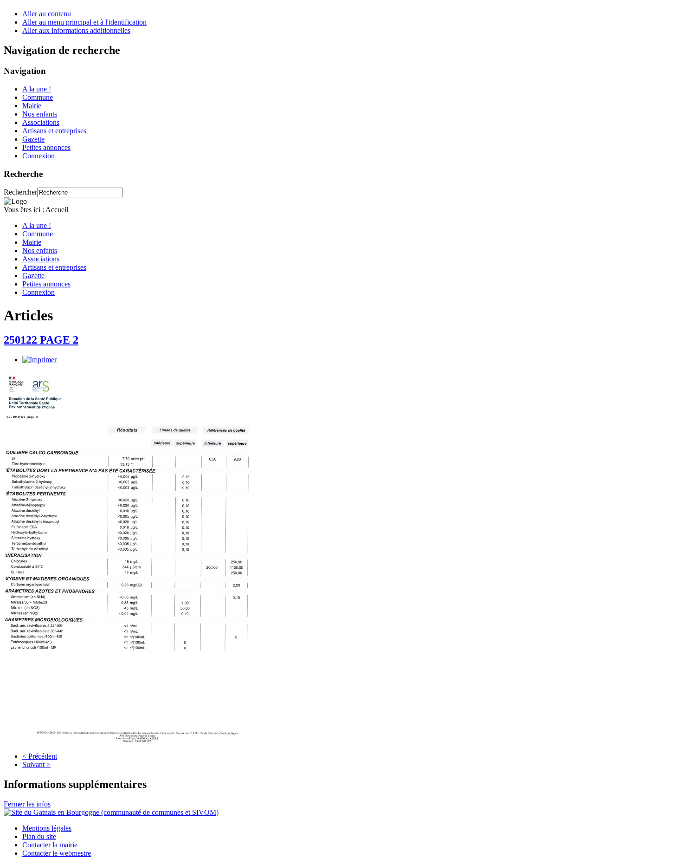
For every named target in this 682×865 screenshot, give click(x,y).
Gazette (33, 139)
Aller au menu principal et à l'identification (84, 22)
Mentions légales (46, 828)
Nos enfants (39, 114)
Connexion (38, 156)
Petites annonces (46, 147)
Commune (37, 97)
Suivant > (36, 764)
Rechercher (20, 192)
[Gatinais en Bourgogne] (111, 812)
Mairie (31, 106)
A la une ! (36, 89)
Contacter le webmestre (56, 853)
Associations (40, 122)
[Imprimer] (39, 360)
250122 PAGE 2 (41, 340)
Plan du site (39, 836)
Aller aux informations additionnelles (76, 30)
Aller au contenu (46, 14)
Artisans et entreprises (54, 131)
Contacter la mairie (49, 845)
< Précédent (39, 756)
